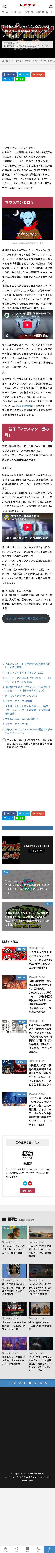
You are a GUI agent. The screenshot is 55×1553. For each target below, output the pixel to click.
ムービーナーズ (36, 1473)
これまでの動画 (22, 405)
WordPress (27, 1480)
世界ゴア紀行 (11, 1441)
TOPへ (49, 1551)
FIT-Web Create (30, 1477)
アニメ (15, 46)
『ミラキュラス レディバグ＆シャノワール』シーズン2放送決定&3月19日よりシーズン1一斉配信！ (41, 960)
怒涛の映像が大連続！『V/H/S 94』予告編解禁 (40, 1325)
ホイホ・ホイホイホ (14, 1433)
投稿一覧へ (27, 1191)
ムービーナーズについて (16, 1437)
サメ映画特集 (11, 1426)
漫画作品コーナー (13, 1459)
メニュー (27, 1551)
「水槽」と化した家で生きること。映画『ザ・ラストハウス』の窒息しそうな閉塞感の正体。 (27, 710)
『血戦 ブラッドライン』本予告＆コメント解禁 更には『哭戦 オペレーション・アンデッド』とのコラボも (41, 1364)
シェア (16, 1551)
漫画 (23, 1022)
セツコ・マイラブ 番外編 (18, 701)
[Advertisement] (27, 114)
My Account (10, 1398)
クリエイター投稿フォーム (16, 1420)
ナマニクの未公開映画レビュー (19, 1431)
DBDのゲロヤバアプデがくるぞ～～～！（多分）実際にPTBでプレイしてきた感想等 (40, 1289)
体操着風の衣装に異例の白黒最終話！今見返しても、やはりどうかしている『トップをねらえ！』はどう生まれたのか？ (40, 1075)
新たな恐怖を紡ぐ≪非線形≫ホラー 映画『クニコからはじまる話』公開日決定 (13, 1289)
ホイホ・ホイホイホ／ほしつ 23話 (24, 672)
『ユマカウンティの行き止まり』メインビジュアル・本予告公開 (13, 1249)
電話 (38, 1551)
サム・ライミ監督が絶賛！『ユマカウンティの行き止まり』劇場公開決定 (40, 1251)
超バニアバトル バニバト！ (17, 1468)
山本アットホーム (13, 1457)
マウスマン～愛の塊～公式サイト (26, 618)
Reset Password (12, 1404)
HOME (8, 61)
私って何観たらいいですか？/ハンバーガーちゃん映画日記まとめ (26, 1464)
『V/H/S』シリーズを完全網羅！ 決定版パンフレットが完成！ (14, 1325)
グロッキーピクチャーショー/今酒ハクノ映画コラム (28, 1422)
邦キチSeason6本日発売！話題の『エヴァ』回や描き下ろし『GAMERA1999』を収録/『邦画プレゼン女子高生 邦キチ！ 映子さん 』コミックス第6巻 (41, 1039)
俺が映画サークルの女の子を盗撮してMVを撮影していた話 (26, 1446)
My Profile (9, 1400)
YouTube (23, 46)
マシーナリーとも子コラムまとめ (20, 1435)
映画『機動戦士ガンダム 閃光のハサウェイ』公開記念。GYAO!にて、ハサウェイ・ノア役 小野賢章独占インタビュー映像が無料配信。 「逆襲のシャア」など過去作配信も (40, 996)
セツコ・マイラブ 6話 (16, 724)
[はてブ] (8, 79)
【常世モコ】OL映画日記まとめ (19, 1412)
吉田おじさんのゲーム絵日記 (18, 1455)
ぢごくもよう (11, 1416)
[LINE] (20, 79)
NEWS (9, 46)
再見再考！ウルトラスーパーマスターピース (24, 1449)
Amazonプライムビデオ (39, 46)
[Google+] (38, 74)
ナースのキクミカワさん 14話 (21, 695)
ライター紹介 (17, 12)
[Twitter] (24, 74)
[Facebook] (9, 74)
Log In (8, 1394)
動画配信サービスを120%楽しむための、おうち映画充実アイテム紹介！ (26, 1452)
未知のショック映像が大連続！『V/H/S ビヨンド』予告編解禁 (13, 1360)
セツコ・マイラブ (13, 1429)
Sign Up (8, 1406)
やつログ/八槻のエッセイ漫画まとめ (21, 1418)
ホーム (5, 12)
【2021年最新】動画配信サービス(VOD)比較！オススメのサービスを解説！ (27, 1409)
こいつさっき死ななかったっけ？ (20, 1414)
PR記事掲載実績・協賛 (15, 1402)
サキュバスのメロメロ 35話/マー (22, 718)
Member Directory (13, 1396)
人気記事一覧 (42, 12)
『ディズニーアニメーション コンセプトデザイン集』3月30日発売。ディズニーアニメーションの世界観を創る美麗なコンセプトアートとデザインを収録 (40, 1111)
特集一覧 (29, 12)
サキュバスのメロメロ (15, 1424)
